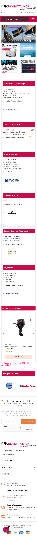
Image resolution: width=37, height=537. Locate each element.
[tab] (13, 308)
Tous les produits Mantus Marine (15, 172)
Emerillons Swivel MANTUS (11, 166)
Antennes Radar (8, 279)
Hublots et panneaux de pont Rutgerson (16, 93)
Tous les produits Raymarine (14, 285)
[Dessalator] (9, 385)
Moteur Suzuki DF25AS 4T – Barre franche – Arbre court (18, 348)
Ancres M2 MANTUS (9, 162)
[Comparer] (30, 320)
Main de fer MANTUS (10, 164)
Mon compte (24, 13)
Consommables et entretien (12, 238)
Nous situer (11, 500)
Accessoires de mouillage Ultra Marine (15, 134)
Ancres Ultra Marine (9, 130)
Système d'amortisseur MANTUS (13, 168)
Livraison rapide (13, 483)
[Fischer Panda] (28, 385)
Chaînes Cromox (8, 201)
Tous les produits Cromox (13, 204)
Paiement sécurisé (14, 515)
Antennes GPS (7, 277)
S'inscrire (33, 13)
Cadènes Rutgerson (9, 91)
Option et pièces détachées (12, 241)
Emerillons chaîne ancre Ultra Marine (14, 132)
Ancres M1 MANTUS (9, 160)
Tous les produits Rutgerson (14, 101)
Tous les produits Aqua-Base (14, 244)
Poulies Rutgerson (8, 89)
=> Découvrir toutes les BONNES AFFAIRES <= (15, 364)
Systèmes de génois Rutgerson (13, 97)
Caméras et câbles (9, 281)
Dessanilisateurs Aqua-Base (12, 236)
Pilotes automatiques (9, 275)
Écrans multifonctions (9, 273)
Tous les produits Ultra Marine (14, 137)
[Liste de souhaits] (30, 316)
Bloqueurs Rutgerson (9, 95)
